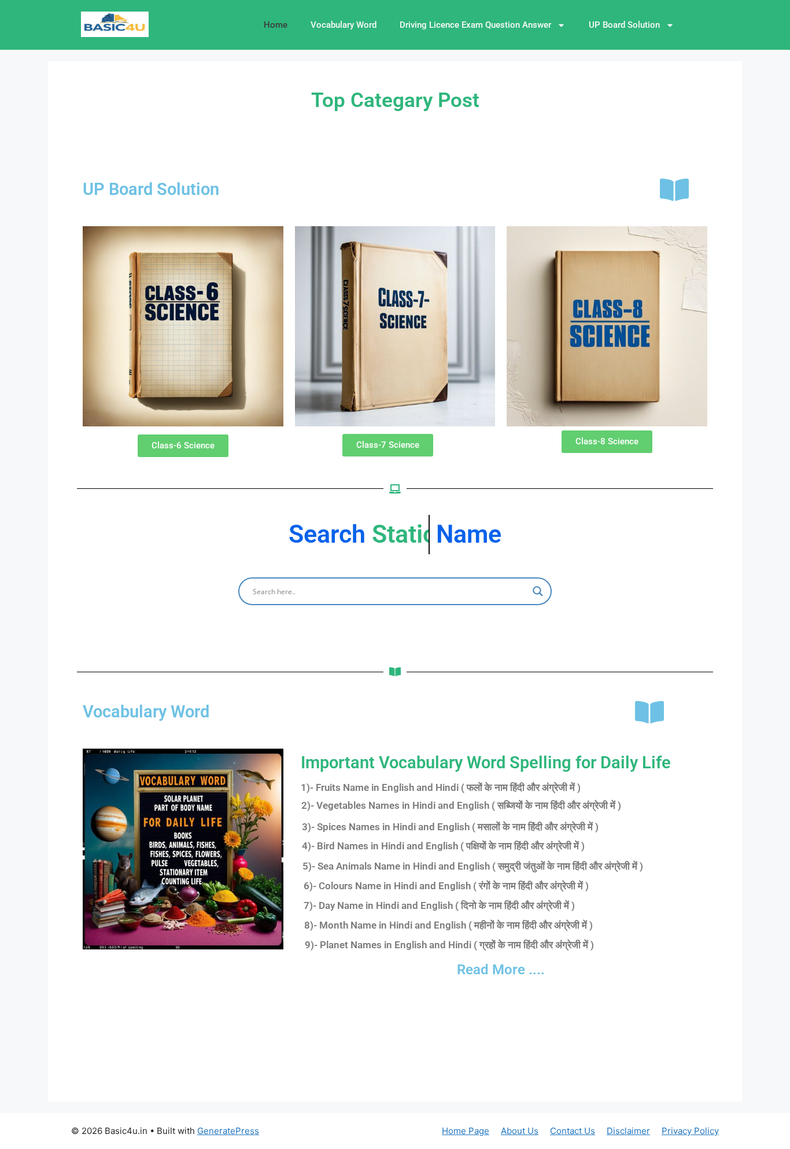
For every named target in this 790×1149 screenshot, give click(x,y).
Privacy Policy (690, 1130)
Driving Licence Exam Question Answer (475, 25)
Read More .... (501, 970)
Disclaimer (628, 1130)
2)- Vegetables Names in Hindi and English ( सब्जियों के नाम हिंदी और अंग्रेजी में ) (461, 805)
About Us (519, 1130)
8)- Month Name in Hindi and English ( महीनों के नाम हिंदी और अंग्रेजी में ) (448, 925)
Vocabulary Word (343, 25)
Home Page (465, 1130)
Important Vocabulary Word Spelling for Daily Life (486, 762)
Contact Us (572, 1130)
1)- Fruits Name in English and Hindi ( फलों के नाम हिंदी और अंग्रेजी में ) (441, 787)
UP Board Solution (624, 25)
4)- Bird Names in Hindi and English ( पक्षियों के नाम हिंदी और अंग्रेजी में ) (443, 846)
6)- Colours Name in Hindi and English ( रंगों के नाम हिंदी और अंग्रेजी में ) (446, 886)
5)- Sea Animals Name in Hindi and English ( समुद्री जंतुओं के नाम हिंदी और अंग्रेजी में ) (472, 866)
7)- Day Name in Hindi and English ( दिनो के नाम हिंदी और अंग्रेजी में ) (439, 905)
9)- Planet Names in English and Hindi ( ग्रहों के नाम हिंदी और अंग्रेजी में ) (449, 945)
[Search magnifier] (538, 591)
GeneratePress (228, 1130)
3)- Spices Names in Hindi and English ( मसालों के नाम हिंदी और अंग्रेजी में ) (450, 827)
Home (275, 25)
